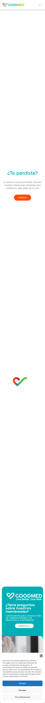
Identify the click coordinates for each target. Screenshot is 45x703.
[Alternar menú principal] (40, 4)
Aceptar (22, 683)
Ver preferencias (22, 697)
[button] (41, 656)
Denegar (22, 690)
